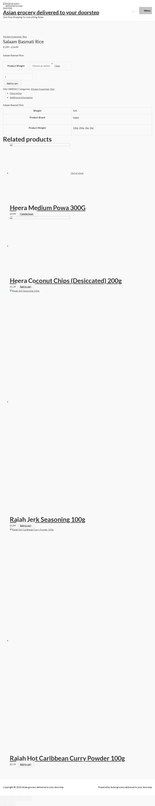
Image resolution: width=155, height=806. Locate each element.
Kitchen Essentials (12, 36)
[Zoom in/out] (28, 798)
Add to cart (12, 83)
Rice (24, 36)
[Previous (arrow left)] (4, 803)
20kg (81, 127)
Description (16, 93)
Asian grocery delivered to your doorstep (51, 12)
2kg (87, 127)
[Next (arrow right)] (12, 803)
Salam (76, 117)
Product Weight (16, 65)
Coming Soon (26, 214)
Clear (57, 65)
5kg (92, 127)
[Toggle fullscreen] (20, 798)
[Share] (12, 798)
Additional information (21, 97)
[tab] (81, 93)
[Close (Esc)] (4, 798)
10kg (75, 127)
